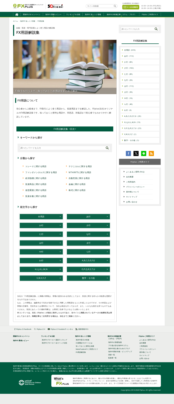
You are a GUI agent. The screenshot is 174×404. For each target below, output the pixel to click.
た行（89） (129, 74)
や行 (41, 251)
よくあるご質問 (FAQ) (135, 172)
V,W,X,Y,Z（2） (130, 134)
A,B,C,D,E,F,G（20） (133, 116)
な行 (88, 234)
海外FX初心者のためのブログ (119, 348)
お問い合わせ (131, 202)
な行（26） (129, 80)
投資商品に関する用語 (35, 184)
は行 (41, 242)
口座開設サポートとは (84, 343)
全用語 (41, 216)
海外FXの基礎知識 (115, 342)
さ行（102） (129, 68)
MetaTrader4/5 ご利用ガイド (87, 349)
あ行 (88, 216)
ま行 (88, 242)
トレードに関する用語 (35, 166)
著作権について (132, 192)
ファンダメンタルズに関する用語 (41, 172)
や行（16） (129, 98)
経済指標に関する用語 (35, 178)
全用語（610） (130, 50)
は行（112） (129, 86)
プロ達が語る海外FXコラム (118, 345)
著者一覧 (111, 355)
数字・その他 (88, 278)
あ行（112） (129, 56)
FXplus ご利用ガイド (150, 14)
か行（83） (129, 62)
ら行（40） (129, 104)
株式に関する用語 (77, 190)
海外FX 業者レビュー (21, 340)
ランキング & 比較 (48, 336)
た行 (41, 234)
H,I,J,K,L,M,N (41, 269)
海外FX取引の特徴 (82, 340)
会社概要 (129, 177)
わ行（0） (128, 110)
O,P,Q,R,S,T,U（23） (133, 128)
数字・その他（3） (132, 140)
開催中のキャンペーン (31, 14)
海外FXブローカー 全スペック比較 (54, 343)
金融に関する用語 (77, 184)
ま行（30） (129, 92)
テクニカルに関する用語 (80, 166)
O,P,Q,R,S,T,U (88, 269)
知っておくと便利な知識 (85, 346)
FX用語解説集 (81, 352)
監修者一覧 (112, 358)
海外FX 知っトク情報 (83, 336)
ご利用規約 (130, 182)
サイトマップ (131, 197)
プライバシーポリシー (135, 187)
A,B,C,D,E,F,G (88, 260)
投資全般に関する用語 (35, 196)
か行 (41, 225)
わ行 (41, 260)
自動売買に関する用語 (79, 178)
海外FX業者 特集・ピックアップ (120, 351)
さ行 (88, 225)
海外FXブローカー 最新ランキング (54, 340)
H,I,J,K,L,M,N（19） (133, 122)
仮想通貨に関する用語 (35, 190)
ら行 (88, 251)
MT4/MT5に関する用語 (80, 172)
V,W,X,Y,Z (41, 278)
